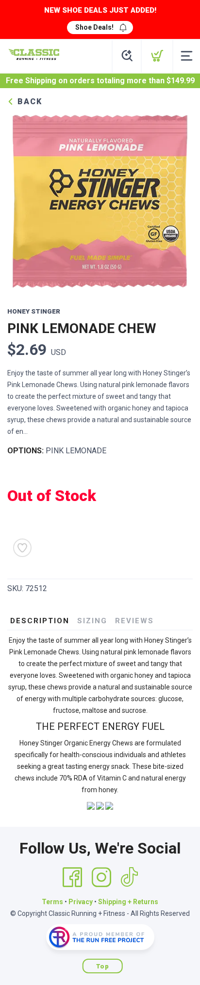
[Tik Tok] (129, 877)
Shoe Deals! (94, 27)
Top (102, 966)
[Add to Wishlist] (22, 548)
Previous (22, 200)
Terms (52, 902)
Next (177, 200)
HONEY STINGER (33, 311)
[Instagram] (101, 877)
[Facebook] (72, 877)
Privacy (80, 902)
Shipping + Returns (128, 902)
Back (28, 101)
